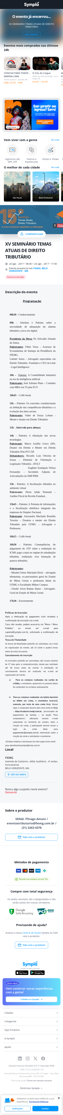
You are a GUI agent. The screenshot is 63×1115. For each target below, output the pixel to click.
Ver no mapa (18, 774)
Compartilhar (34, 234)
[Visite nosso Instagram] (28, 1058)
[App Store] (22, 972)
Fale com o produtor (34, 837)
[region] (31, 1104)
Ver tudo (55, 140)
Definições (17, 1108)
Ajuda (8, 1047)
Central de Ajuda (31, 932)
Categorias (10, 1021)
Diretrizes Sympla (30, 1088)
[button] (9, 1100)
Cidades (9, 1012)
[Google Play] (37, 972)
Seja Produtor (12, 1029)
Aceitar (45, 1108)
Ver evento (31, 34)
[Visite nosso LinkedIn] (20, 1058)
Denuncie (11, 792)
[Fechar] (58, 1098)
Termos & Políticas (38, 1101)
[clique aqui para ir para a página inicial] (31, 4)
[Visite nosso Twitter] (35, 1058)
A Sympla (10, 1038)
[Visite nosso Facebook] (43, 1058)
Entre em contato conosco (39, 1080)
